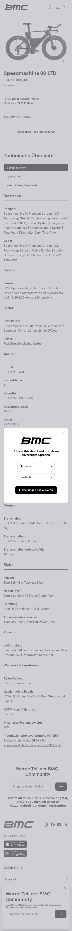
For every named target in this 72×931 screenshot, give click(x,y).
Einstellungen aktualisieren (36, 490)
